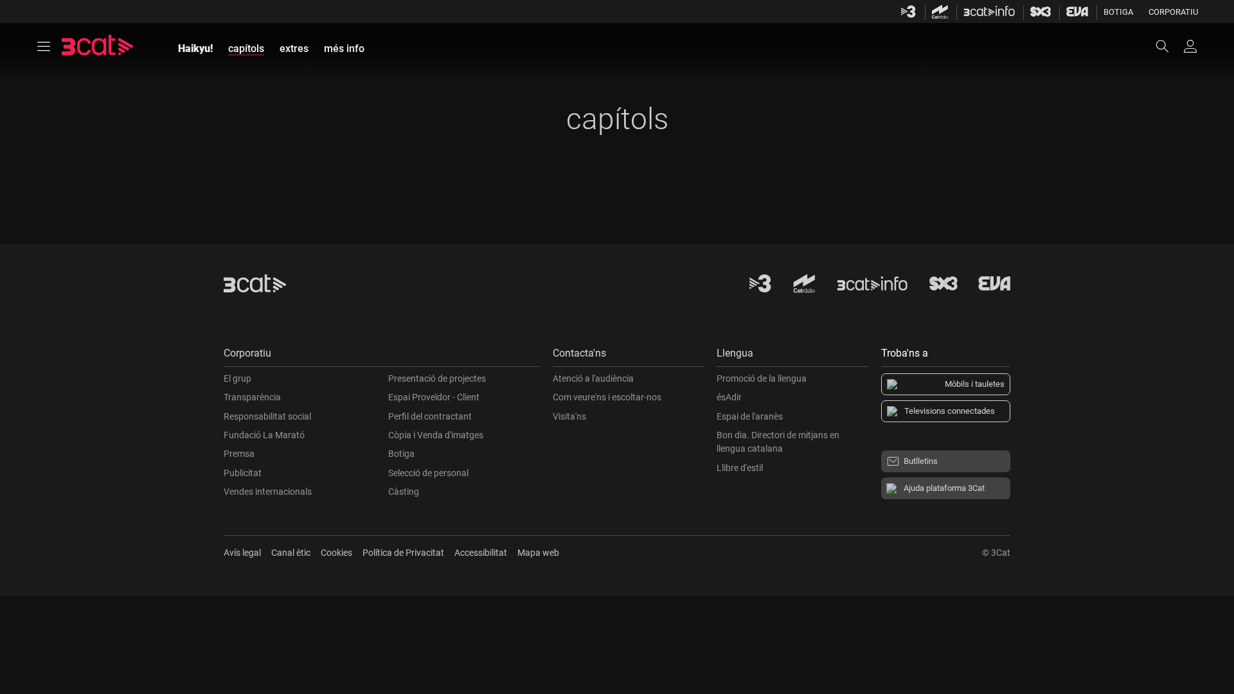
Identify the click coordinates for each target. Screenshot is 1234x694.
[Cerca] (1168, 46)
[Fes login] (1190, 46)
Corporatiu (1173, 12)
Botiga (1118, 12)
